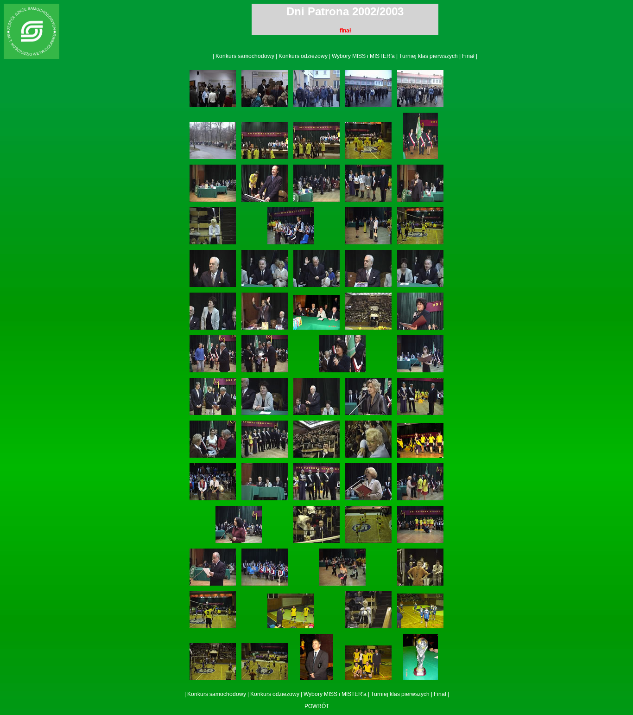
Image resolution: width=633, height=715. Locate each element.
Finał (468, 56)
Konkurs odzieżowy (303, 56)
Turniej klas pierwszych (428, 56)
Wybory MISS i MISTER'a (363, 56)
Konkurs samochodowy (244, 56)
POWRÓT (316, 706)
